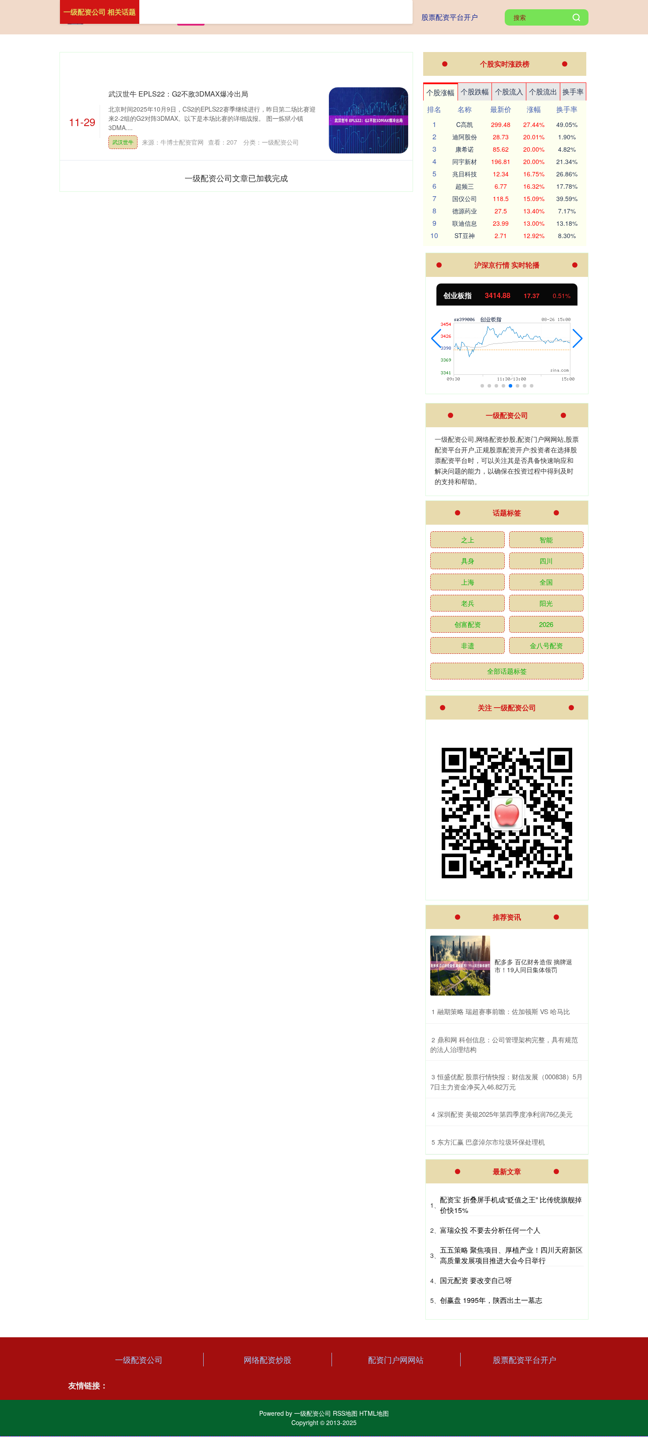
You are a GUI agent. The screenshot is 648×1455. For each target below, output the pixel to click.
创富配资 (467, 624)
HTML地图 (374, 1413)
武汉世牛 (123, 142)
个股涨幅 (440, 92)
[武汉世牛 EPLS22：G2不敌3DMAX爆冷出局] (368, 120)
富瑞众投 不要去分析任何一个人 (490, 1230)
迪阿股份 (464, 136)
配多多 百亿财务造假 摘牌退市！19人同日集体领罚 (533, 965)
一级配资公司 (139, 1359)
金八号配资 (546, 645)
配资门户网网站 (396, 1359)
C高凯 (464, 124)
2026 (546, 624)
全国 (546, 581)
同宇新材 (464, 161)
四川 (546, 560)
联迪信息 (464, 223)
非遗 (467, 645)
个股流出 (543, 91)
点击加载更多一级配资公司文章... (236, 177)
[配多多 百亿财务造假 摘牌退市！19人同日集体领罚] (460, 966)
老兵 (467, 603)
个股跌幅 (475, 91)
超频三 (464, 186)
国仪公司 (464, 198)
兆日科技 (464, 173)
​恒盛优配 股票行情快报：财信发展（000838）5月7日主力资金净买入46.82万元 (506, 1081)
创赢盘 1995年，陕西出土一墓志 (491, 1300)
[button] (436, 338)
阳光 (546, 603)
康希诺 (464, 149)
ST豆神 (464, 235)
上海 (467, 581)
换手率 (573, 91)
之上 (467, 539)
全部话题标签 (507, 670)
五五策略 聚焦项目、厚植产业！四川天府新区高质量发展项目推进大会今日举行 (511, 1255)
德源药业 (464, 210)
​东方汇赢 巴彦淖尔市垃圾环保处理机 (491, 1141)
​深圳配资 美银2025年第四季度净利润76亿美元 (505, 1114)
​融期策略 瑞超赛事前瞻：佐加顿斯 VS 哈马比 (503, 1011)
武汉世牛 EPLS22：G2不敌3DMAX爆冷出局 (178, 94)
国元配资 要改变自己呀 (476, 1280)
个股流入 (509, 91)
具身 (467, 560)
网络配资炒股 (267, 1359)
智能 (546, 539)
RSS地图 (345, 1413)
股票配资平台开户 (449, 17)
